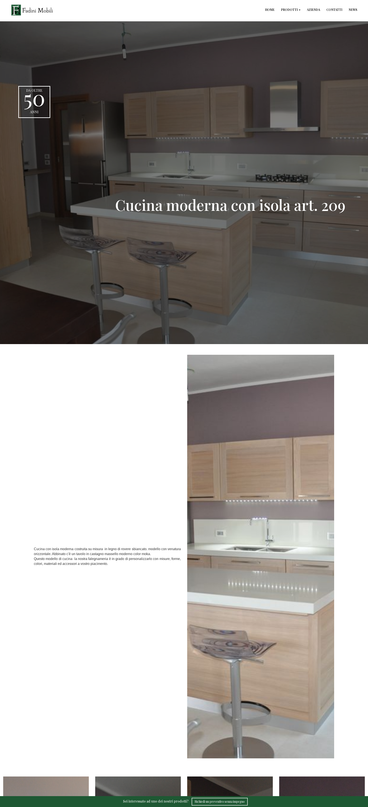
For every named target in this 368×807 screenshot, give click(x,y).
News (353, 10)
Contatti (334, 10)
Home (270, 10)
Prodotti (289, 10)
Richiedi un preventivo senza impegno (220, 802)
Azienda (313, 10)
